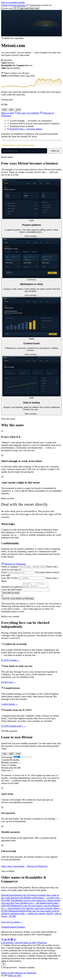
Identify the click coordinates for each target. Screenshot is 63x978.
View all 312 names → (11, 922)
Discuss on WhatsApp (37, 866)
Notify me (55, 151)
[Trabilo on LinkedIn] (5, 940)
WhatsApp (42, 942)
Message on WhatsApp (15, 564)
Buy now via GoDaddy (28, 113)
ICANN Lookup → (10, 660)
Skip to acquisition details (13, 2)
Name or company (9, 566)
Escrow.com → (8, 682)
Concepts (18, 942)
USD (4, 110)
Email (4, 572)
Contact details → (9, 704)
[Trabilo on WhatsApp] (14, 940)
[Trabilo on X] (2, 940)
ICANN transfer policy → (13, 726)
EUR (18, 110)
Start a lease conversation (12, 866)
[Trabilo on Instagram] (8, 940)
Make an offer (7, 113)
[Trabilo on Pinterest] (11, 940)
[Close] (3, 964)
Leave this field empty (11, 589)
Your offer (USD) (9, 578)
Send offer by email (10, 593)
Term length (6, 757)
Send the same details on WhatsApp (17, 598)
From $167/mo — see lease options (25, 129)
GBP (11, 110)
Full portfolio (7, 942)
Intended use (11, 587)
